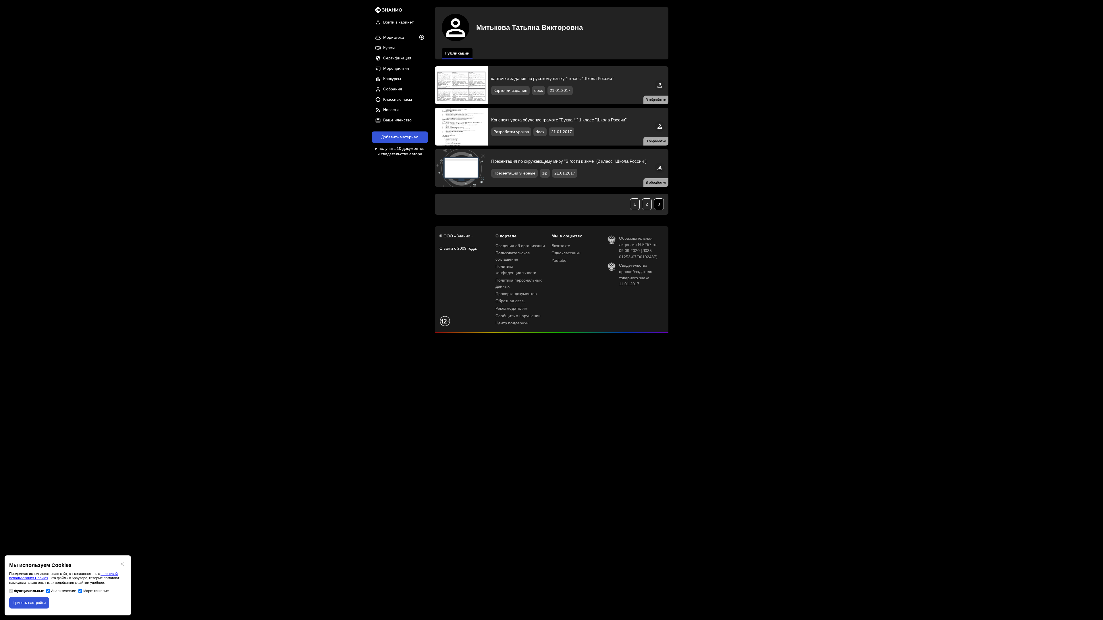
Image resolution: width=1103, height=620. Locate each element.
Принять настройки (29, 602)
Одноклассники (566, 253)
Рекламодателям (511, 308)
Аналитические (63, 591)
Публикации (457, 53)
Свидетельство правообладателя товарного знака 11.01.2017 (635, 274)
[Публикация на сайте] (423, 37)
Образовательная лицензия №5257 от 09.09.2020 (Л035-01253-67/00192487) (638, 247)
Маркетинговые (96, 591)
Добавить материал (399, 137)
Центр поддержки (512, 323)
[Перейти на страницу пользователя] (660, 89)
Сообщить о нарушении (518, 316)
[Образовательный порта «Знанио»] (387, 11)
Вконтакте (561, 246)
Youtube (559, 260)
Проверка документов (516, 294)
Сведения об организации (520, 246)
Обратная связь (510, 301)
